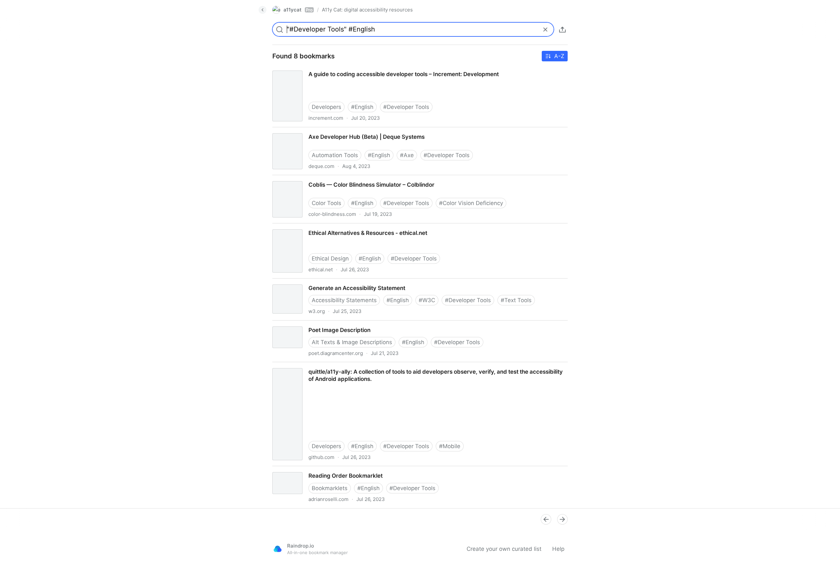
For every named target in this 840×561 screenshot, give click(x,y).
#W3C (427, 300)
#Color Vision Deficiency (471, 203)
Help (558, 549)
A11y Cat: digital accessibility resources (367, 10)
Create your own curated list (504, 549)
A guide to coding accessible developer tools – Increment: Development (360, 68)
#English (362, 107)
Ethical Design (330, 258)
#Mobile (449, 446)
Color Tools (326, 203)
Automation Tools (335, 155)
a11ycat (298, 10)
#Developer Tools (406, 107)
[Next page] (562, 519)
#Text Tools (516, 300)
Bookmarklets (329, 488)
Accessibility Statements (344, 300)
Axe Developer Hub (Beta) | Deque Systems (324, 131)
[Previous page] (546, 519)
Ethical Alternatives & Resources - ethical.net (325, 227)
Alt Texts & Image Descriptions (352, 342)
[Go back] (262, 10)
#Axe (407, 155)
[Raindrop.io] (277, 549)
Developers (326, 107)
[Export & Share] (562, 29)
